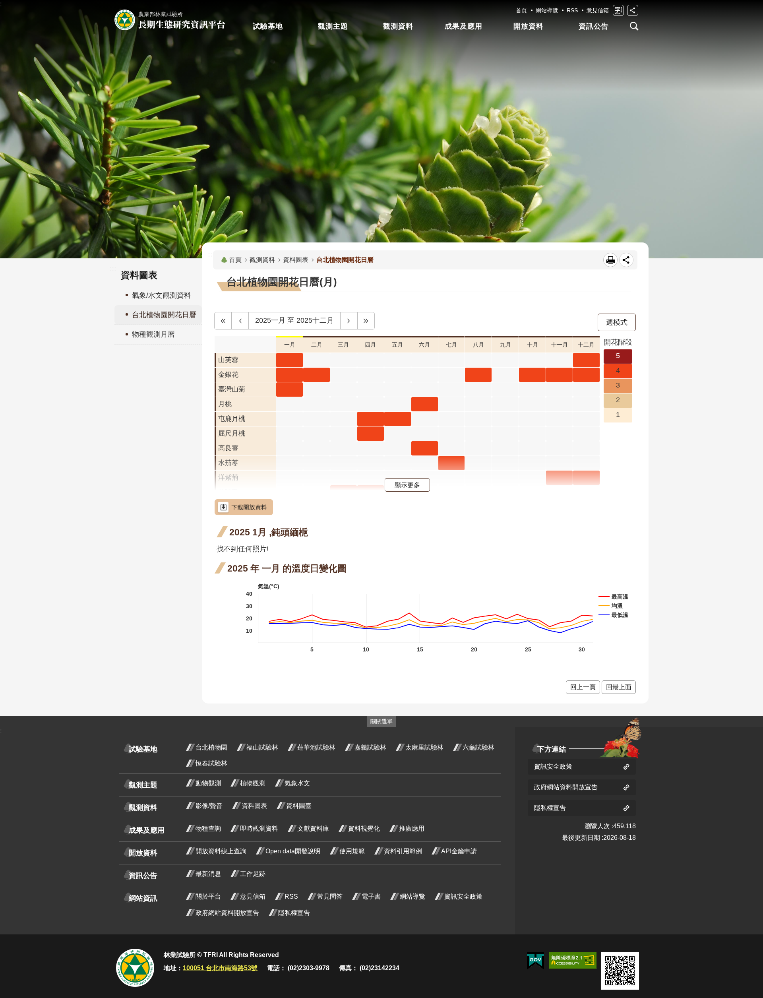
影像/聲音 (209, 805)
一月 (289, 344)
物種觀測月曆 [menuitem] (153, 334)
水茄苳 (228, 463)
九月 (505, 344)
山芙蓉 (228, 360)
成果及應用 (463, 26)
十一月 (559, 344)
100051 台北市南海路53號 (220, 968)
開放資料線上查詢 (221, 851)
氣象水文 (297, 783)
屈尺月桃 (231, 433)
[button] (223, 320)
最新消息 (208, 873)
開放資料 (528, 26)
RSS (572, 10)
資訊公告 (594, 26)
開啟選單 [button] (634, 26)
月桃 (225, 404)
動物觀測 (208, 783)
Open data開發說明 (292, 851)
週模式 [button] (616, 322)
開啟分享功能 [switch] (632, 10)
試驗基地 (268, 26)
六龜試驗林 (478, 747)
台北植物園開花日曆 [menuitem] (164, 315)
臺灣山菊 (231, 389)
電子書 (371, 896)
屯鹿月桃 (231, 418)
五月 (397, 344)
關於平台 (208, 896)
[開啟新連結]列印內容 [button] (610, 260)
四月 (370, 344)
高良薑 (228, 448)
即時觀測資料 (259, 828)
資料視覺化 (364, 828)
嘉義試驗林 (370, 747)
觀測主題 (333, 26)
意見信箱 (598, 10)
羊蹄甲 (228, 492)
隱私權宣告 (294, 912)
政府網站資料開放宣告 (227, 912)
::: (112, 269)
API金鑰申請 (459, 851)
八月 (478, 344)
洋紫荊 (228, 477)
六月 (424, 344)
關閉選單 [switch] (381, 721)
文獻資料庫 (313, 828)
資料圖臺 (299, 805)
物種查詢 (208, 828)
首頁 (521, 10)
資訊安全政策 (463, 896)
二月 (316, 344)
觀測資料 (398, 26)
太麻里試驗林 (424, 747)
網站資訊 (143, 898)
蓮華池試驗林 (316, 747)
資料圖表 (295, 259)
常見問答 (330, 896)
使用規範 (352, 851)
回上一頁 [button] (583, 687)
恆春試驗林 (211, 763)
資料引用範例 (403, 851)
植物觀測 (252, 783)
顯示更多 (407, 484)
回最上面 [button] (618, 687)
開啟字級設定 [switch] (618, 10)
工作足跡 (252, 873)
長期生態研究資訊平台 (169, 20)
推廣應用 (411, 828)
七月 (451, 344)
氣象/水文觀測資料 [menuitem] (161, 295)
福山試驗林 (262, 747)
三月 (343, 344)
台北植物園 (211, 747)
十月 (532, 344)
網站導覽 (547, 10)
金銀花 (228, 374)
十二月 (586, 344)
